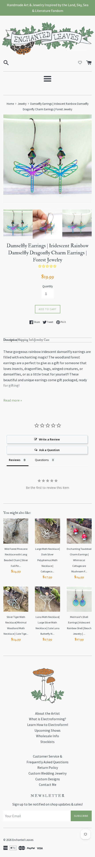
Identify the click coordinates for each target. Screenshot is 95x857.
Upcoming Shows (47, 730)
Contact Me (47, 784)
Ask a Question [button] (49, 450)
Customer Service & (47, 756)
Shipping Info (25, 340)
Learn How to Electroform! (47, 724)
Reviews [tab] (14, 460)
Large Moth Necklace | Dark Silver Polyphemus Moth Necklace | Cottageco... (47, 560)
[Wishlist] (80, 63)
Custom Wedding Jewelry (47, 773)
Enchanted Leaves (22, 840)
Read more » (12, 400)
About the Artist (47, 713)
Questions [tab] (42, 460)
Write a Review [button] (49, 439)
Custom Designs (47, 779)
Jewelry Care (41, 340)
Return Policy (47, 767)
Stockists (47, 741)
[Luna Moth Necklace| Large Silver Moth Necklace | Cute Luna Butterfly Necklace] (47, 599)
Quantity (47, 286)
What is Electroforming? (47, 719)
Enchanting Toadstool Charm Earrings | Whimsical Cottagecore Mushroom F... (79, 560)
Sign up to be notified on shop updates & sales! (47, 804)
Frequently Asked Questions (47, 762)
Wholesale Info (47, 736)
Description (10, 340)
